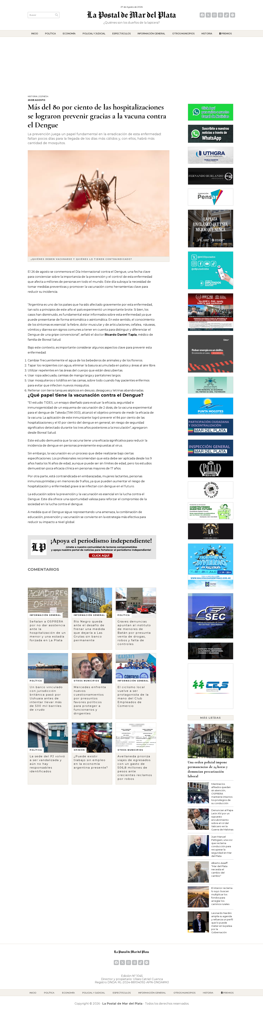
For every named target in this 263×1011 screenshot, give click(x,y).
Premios (226, 33)
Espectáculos (121, 33)
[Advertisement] (131, 64)
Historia (206, 33)
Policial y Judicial (94, 33)
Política (50, 33)
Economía (69, 33)
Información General (151, 33)
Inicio (34, 33)
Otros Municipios (183, 33)
